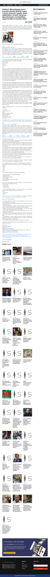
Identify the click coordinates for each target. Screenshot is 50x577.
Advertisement (25, 566)
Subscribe (41, 568)
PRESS (15, 5)
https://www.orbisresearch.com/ (12, 232)
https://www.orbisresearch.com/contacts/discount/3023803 (14, 197)
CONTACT (20, 5)
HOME (4, 5)
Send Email (7, 227)
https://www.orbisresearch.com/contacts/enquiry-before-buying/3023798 (16, 121)
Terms (23, 563)
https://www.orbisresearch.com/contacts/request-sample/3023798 (15, 57)
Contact (23, 568)
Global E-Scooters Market (7, 124)
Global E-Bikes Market (12, 48)
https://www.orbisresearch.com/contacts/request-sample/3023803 (15, 137)
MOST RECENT (10, 5)
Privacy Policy (24, 565)
